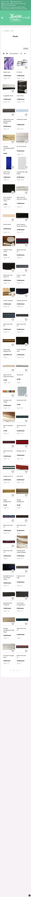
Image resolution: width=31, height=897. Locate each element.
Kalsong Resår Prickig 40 (7, 604)
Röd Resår (20, 476)
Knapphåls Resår (8, 96)
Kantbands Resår (22, 119)
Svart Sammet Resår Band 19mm (7, 199)
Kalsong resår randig (7, 401)
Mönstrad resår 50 (21, 250)
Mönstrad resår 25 (21, 325)
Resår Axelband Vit (8, 426)
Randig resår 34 (8, 476)
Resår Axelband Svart (21, 350)
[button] (23, 17)
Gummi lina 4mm (21, 400)
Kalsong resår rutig (21, 576)
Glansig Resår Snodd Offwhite (21, 551)
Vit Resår (19, 72)
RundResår (20, 375)
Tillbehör (6, 31)
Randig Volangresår (20, 500)
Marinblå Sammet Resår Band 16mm (8, 577)
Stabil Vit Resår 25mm (7, 250)
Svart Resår (20, 96)
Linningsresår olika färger (22, 172)
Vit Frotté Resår (21, 146)
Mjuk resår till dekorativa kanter (22, 198)
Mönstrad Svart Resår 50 (8, 276)
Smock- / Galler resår (21, 276)
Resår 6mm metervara (6, 172)
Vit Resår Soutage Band (8, 656)
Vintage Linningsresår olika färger (8, 630)
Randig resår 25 (21, 451)
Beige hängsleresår (7, 500)
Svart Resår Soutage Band (21, 604)
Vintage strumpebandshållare (8, 148)
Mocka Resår (7, 224)
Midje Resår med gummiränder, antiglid (8, 121)
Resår (12, 31)
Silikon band (6, 72)
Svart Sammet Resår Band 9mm (22, 225)
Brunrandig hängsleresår (7, 350)
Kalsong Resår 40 (22, 300)
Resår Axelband (8, 300)
